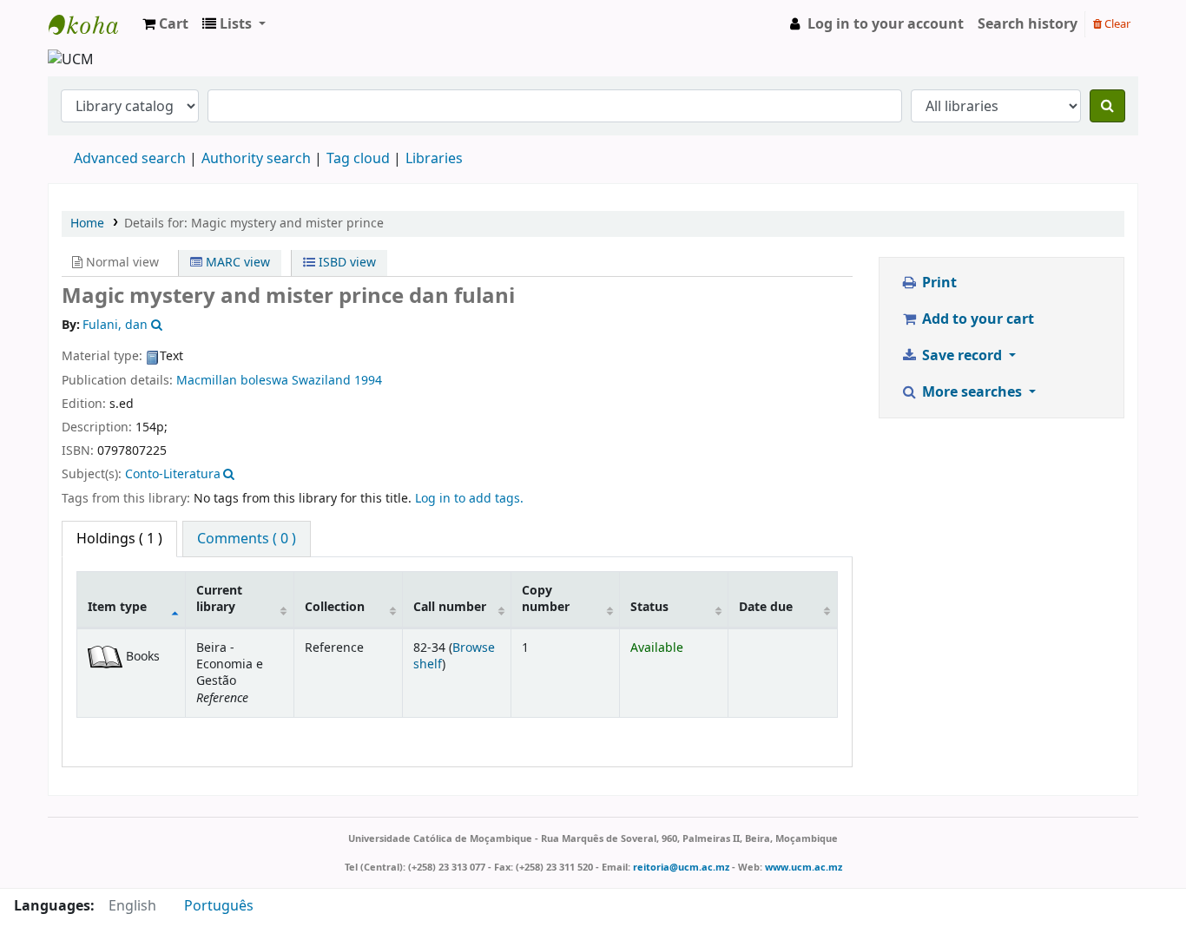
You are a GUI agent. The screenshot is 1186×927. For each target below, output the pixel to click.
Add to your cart (976, 319)
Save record (962, 355)
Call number (449, 607)
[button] (165, 24)
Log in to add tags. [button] (469, 499)
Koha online (92, 24)
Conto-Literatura (173, 474)
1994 (368, 380)
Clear (1116, 24)
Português (219, 906)
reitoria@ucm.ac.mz (681, 867)
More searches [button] (972, 392)
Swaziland (321, 380)
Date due (766, 607)
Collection (335, 607)
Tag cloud (358, 158)
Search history (1027, 24)
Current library (219, 599)
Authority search (256, 158)
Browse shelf (454, 656)
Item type (117, 607)
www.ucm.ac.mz (803, 867)
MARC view (236, 262)
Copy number (546, 599)
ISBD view (345, 262)
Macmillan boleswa (232, 380)
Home (87, 223)
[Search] (1107, 105)
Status (649, 607)
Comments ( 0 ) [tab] (246, 539)
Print (938, 283)
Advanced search (130, 158)
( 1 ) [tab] (119, 539)
